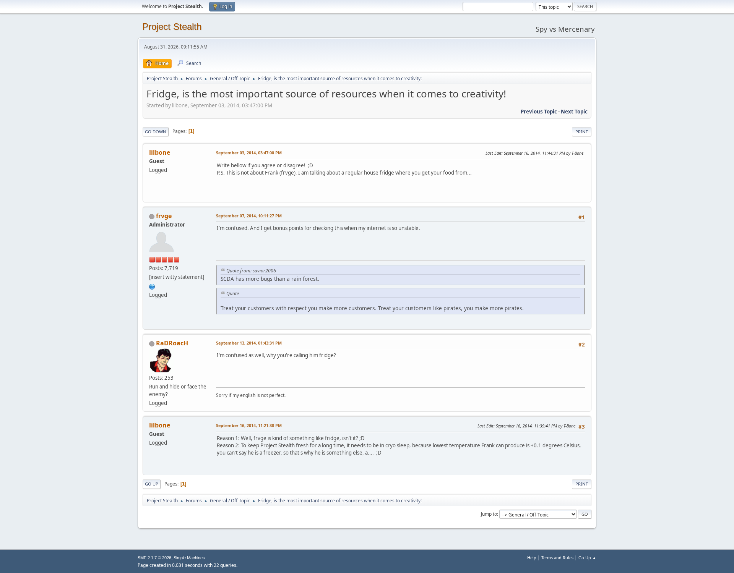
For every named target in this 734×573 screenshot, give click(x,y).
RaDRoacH (172, 343)
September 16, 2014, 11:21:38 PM (249, 425)
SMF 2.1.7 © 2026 (154, 557)
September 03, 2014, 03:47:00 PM (249, 152)
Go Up (151, 484)
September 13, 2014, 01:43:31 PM (249, 343)
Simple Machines (189, 557)
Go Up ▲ (587, 557)
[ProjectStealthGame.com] (152, 285)
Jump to (489, 514)
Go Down (155, 131)
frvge (164, 216)
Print (581, 131)
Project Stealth (171, 26)
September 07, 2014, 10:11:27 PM (249, 216)
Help (531, 557)
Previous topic (539, 111)
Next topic (574, 111)
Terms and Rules (557, 557)
